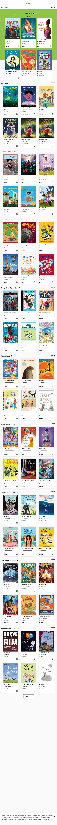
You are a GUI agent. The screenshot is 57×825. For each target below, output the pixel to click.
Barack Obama (8, 686)
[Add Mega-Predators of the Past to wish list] (35, 250)
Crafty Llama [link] (42, 412)
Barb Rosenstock (44, 654)
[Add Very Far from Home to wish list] (53, 114)
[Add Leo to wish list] (35, 659)
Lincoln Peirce (43, 550)
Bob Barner (43, 277)
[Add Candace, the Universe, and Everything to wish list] (53, 182)
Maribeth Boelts (26, 413)
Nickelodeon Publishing (9, 382)
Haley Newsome (8, 177)
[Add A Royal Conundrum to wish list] (19, 46)
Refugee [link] (23, 176)
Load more (28, 696)
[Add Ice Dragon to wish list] (17, 591)
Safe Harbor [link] (42, 516)
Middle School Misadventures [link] (12, 71)
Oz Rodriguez (43, 482)
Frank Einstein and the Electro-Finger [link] (10, 480)
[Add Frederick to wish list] (53, 691)
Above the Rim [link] (7, 652)
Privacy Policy (37, 815)
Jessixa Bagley (7, 518)
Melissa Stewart (26, 245)
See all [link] (28, 16)
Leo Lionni (43, 686)
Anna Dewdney (26, 73)
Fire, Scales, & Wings (9, 560)
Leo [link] (22, 652)
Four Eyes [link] (39, 71)
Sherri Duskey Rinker (9, 277)
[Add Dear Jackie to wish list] (17, 523)
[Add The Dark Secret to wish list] (17, 623)
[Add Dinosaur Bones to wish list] (53, 282)
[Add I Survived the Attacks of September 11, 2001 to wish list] (17, 319)
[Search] (2, 8)
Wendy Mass (43, 209)
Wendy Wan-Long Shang (27, 550)
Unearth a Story (7, 220)
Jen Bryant (7, 654)
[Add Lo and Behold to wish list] (53, 214)
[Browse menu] (54, 8)
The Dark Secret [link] (7, 616)
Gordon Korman (26, 41)
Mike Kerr (42, 413)
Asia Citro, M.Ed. (26, 618)
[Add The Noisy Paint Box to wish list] (53, 659)
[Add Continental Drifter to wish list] (53, 350)
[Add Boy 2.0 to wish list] (17, 350)
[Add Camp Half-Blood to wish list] (35, 146)
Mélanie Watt (25, 686)
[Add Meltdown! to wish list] (53, 387)
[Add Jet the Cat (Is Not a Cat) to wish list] (35, 523)
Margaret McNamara (27, 482)
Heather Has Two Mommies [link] (10, 412)
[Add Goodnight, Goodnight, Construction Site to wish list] (17, 282)
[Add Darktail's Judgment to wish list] (17, 146)
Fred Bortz (42, 382)
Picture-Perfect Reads (9, 628)
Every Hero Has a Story (10, 288)
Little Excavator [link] (7, 244)
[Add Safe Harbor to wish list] (53, 523)
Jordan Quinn (7, 586)
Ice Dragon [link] (6, 584)
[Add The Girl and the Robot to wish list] (53, 487)
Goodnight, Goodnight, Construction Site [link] (10, 276)
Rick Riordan (25, 141)
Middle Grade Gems (9, 152)
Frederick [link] (41, 684)
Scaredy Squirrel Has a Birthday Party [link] (27, 684)
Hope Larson (43, 109)
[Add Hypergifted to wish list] (53, 455)
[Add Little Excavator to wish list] (17, 250)
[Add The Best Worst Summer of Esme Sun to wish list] (35, 555)
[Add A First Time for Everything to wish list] (17, 214)
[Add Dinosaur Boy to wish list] (53, 250)
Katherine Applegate (27, 450)
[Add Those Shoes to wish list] (35, 419)
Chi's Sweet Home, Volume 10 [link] (27, 344)
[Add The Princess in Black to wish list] (35, 319)
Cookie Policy (39, 821)
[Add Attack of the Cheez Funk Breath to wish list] (53, 555)
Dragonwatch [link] (42, 584)
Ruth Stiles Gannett (26, 586)
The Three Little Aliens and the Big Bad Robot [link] (27, 480)
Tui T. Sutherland (8, 618)
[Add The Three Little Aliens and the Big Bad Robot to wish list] (35, 487)
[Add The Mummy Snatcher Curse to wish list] (53, 623)
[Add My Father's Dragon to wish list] (35, 591)
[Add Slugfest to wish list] (35, 46)
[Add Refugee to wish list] (35, 182)
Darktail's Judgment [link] (8, 139)
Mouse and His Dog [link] (26, 448)
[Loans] (52, 8)
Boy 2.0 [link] (5, 344)
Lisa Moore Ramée (42, 41)
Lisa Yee (8, 41)
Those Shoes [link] (24, 412)
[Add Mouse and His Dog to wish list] (35, 455)
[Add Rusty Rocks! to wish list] (17, 455)
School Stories (28, 13)
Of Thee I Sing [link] (7, 684)
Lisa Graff (7, 109)
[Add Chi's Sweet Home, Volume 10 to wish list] (35, 350)
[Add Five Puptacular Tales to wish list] (17, 387)
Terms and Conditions (26, 815)
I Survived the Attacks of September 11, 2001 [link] (10, 312)
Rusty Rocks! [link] (7, 448)
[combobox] (25, 7)
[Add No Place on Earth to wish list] (35, 114)
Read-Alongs (6, 356)
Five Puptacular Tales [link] (9, 380)
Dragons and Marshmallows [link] (27, 616)
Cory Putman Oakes (44, 245)
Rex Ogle (40, 73)
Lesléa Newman (8, 413)
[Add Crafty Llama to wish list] (53, 419)
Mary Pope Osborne (44, 314)
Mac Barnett (25, 654)
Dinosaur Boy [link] (42, 244)
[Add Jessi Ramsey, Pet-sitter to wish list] (17, 555)
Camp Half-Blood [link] (25, 139)
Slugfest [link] (23, 40)
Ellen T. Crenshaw (8, 550)
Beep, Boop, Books (8, 424)
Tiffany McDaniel (44, 618)
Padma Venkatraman (45, 518)
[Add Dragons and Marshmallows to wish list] (35, 623)
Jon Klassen (25, 382)
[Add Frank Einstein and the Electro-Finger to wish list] (17, 487)
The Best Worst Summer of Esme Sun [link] (27, 548)
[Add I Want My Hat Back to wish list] (35, 387)
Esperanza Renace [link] (25, 207)
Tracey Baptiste (8, 345)
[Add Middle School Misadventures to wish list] (19, 78)
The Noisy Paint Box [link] (44, 652)
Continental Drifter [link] (43, 344)
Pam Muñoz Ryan (26, 209)
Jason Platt (9, 73)
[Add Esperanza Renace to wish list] (35, 214)
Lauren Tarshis (7, 314)
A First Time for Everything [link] (10, 207)
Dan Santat (7, 209)
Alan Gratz (25, 177)
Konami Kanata (26, 345)
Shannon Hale (25, 314)
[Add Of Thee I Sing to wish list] (17, 691)
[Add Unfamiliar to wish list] (17, 182)
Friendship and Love (9, 492)
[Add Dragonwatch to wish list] (53, 591)
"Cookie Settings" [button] (33, 819)
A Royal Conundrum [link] (10, 40)
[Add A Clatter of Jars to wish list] (17, 114)
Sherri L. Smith (43, 177)
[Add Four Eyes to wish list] (50, 78)
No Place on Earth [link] (25, 107)
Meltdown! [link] (41, 380)
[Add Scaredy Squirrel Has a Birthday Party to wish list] (35, 691)
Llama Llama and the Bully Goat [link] (28, 71)
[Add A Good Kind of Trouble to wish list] (50, 46)
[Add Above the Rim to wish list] (17, 659)
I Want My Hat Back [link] (26, 380)
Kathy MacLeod (44, 345)
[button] (19, 40)
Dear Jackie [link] (6, 516)
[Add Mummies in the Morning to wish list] (53, 319)
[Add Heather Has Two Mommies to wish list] (17, 419)
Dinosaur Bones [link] (43, 276)
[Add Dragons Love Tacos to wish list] (35, 282)
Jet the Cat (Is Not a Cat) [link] (27, 516)
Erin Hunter (7, 141)
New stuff (5, 84)
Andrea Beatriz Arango (27, 109)
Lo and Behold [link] (42, 207)
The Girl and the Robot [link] (44, 480)
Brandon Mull (43, 586)
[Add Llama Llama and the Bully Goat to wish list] (35, 78)
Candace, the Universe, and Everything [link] (45, 176)
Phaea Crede (25, 518)
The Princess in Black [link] (26, 312)
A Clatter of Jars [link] (7, 107)
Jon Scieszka (7, 482)
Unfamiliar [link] (6, 176)
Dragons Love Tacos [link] (26, 276)
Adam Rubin (25, 277)
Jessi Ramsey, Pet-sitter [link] (9, 548)
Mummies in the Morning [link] (45, 312)
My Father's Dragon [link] (26, 584)
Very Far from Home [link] (44, 107)
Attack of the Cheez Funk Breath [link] (45, 548)
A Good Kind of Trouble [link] (43, 40)
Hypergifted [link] (42, 448)
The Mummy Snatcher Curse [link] (45, 616)
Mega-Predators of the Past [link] (27, 244)
